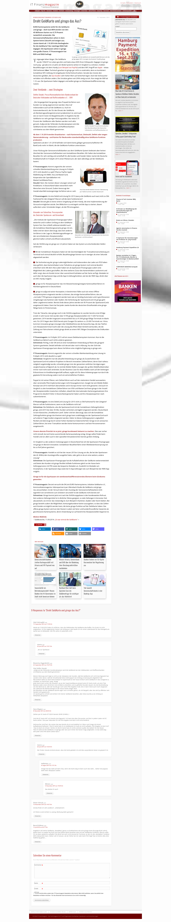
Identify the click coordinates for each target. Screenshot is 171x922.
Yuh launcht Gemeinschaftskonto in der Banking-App (93, 591)
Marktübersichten (115, 11)
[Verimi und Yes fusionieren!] (127, 167)
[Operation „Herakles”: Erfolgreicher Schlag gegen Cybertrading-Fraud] (127, 124)
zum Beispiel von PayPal (68, 67)
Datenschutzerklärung (58, 912)
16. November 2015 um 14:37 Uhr (42, 804)
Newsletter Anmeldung (39, 912)
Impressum (137, 3)
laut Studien (56, 76)
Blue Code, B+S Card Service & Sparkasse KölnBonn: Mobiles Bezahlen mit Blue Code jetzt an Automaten (127, 94)
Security (99, 11)
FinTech (61, 11)
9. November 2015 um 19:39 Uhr (54, 786)
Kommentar (38, 865)
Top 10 (43, 11)
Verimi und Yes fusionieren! (123, 176)
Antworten (37, 635)
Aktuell (37, 11)
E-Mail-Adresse (38, 890)
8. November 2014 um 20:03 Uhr (42, 711)
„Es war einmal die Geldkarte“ (66, 519)
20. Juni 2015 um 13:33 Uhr (44, 747)
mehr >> (120, 111)
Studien (55, 11)
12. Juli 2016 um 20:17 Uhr (40, 827)
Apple (100, 67)
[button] (134, 11)
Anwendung (69, 11)
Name (38, 883)
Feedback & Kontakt (85, 912)
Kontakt (123, 3)
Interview (84, 11)
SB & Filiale (92, 11)
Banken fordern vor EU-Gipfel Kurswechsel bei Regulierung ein (94, 562)
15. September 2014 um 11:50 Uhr (42, 624)
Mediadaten (129, 3)
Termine (49, 11)
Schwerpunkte (127, 11)
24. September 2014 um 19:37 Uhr (42, 665)
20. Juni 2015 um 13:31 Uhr (44, 646)
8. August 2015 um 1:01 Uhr (49, 765)
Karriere (106, 11)
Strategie (77, 11)
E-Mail (117, 26)
